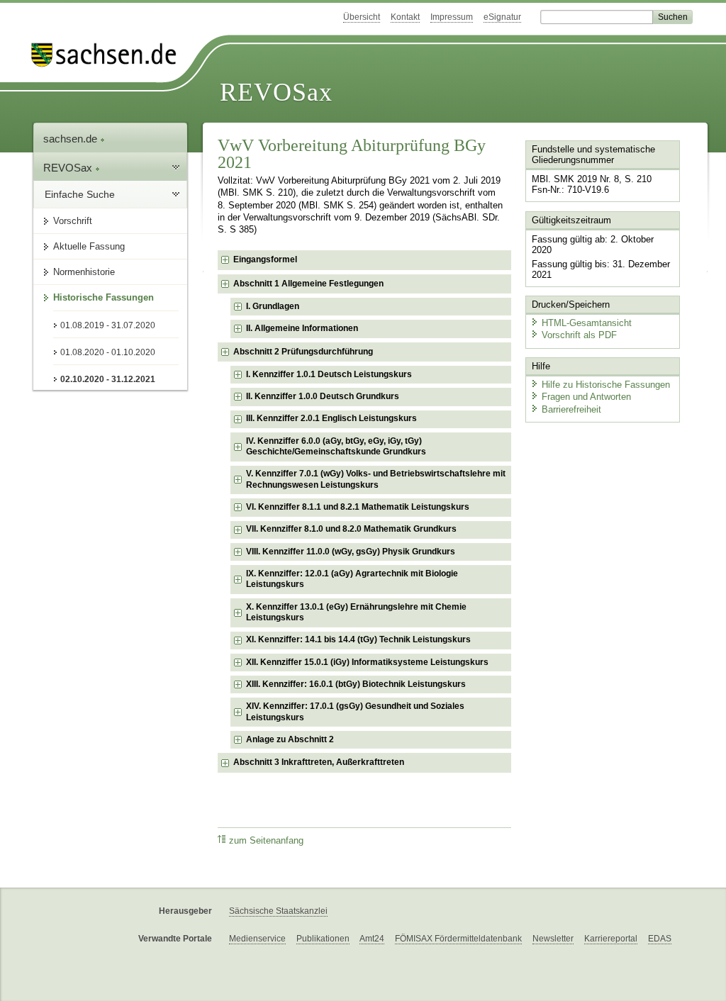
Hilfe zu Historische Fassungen (606, 384)
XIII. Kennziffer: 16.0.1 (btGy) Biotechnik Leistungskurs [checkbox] (356, 684)
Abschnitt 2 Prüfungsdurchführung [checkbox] (303, 352)
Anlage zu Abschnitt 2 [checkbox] (290, 739)
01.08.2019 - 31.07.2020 (107, 325)
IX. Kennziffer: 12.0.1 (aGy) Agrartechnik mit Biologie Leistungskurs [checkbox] (352, 579)
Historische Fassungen (103, 297)
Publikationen (323, 939)
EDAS (659, 939)
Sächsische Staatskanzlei (278, 911)
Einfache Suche (80, 194)
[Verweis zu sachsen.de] (109, 55)
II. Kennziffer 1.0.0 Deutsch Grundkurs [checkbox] (322, 396)
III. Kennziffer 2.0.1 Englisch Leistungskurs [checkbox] (331, 418)
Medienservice (257, 939)
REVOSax (276, 92)
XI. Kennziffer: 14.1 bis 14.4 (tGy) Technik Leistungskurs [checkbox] (358, 639)
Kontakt (405, 17)
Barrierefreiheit (571, 409)
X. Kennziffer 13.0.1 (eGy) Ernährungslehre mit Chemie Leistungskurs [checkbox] (356, 612)
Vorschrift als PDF (579, 335)
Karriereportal (610, 939)
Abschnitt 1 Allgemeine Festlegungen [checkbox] (308, 284)
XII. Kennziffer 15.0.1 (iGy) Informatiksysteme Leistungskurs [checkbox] (367, 662)
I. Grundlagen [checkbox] (272, 306)
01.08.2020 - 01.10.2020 (107, 352)
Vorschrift (72, 221)
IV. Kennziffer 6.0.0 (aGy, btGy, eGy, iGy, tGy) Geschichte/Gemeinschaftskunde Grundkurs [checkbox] (336, 446)
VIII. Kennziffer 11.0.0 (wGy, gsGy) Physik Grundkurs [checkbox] (350, 552)
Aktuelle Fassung (89, 246)
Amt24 (371, 939)
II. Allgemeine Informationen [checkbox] (302, 328)
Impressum (451, 17)
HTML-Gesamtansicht (587, 323)
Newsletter (553, 939)
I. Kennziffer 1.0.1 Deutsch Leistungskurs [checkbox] (329, 374)
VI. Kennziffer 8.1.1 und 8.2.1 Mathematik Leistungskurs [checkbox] (357, 507)
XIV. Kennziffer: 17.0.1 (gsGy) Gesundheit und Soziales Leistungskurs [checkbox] (355, 711)
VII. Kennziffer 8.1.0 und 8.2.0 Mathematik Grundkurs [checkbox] (351, 529)
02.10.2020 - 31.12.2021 (107, 379)
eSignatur (502, 17)
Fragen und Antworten (586, 396)
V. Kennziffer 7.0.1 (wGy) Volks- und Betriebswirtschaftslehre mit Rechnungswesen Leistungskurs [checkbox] (376, 479)
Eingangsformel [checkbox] (265, 259)
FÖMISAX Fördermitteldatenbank (458, 939)
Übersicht (361, 17)
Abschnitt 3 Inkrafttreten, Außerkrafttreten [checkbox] (318, 762)
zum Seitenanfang (266, 841)
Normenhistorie (84, 272)
